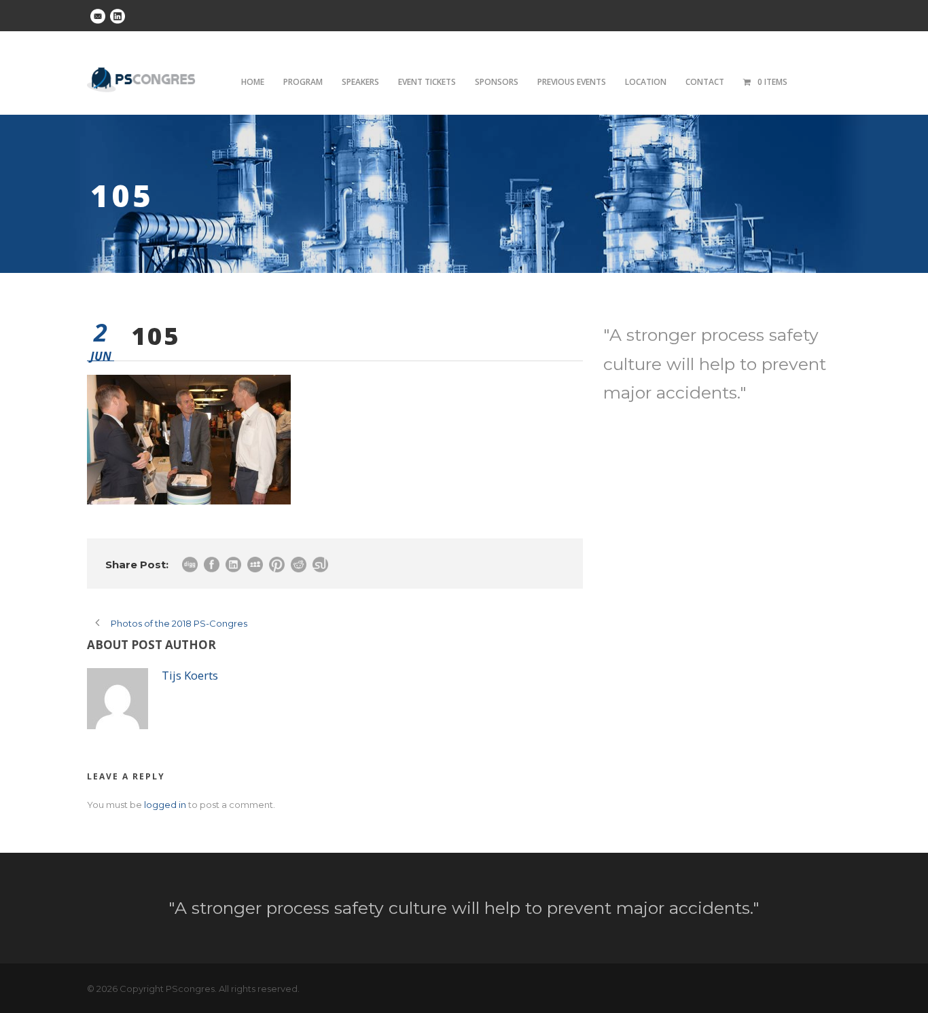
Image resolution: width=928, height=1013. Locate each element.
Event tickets (427, 82)
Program (303, 82)
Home (252, 82)
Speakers (360, 82)
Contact (704, 82)
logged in (165, 804)
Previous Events (571, 82)
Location (645, 82)
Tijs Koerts (190, 675)
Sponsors (496, 82)
